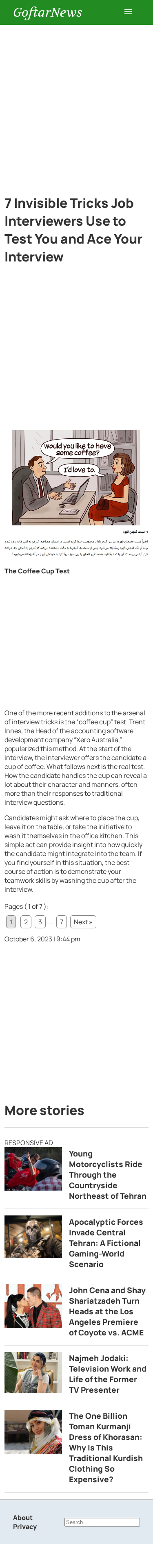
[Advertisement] (76, 105)
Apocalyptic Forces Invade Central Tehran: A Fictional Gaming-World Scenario (106, 1243)
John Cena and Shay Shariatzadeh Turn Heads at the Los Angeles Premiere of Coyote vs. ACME (107, 1311)
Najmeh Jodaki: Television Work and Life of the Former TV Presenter (107, 1374)
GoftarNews (47, 12)
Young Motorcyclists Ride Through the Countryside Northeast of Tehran (107, 1174)
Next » (83, 921)
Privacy (25, 1526)
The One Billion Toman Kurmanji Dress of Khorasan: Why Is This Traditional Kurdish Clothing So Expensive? (106, 1448)
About (23, 1517)
